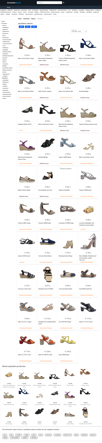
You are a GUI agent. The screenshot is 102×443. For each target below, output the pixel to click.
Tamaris (25, 437)
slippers (2, 14)
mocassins (30, 12)
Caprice (19, 435)
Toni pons (33, 437)
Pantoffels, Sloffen (44, 12)
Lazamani (57, 435)
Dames (5, 25)
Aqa (5, 435)
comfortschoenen (62, 10)
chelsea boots (53, 10)
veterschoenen (29, 14)
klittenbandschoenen (6, 12)
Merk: (21, 26)
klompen (14, 12)
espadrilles (81, 10)
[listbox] (79, 31)
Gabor (26, 435)
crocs (69, 10)
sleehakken (89, 12)
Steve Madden (14, 437)
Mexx (76, 435)
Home (8, 7)
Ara (11, 435)
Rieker (5, 437)
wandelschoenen (38, 14)
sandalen (76, 12)
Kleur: (34, 26)
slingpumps (96, 12)
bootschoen (35, 10)
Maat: (27, 26)
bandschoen (17, 10)
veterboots (21, 14)
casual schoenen (44, 10)
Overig (55, 14)
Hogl (40, 435)
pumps (63, 12)
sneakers (8, 14)
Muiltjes (36, 12)
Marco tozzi (67, 435)
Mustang (84, 435)
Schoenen (4, 23)
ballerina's (10, 10)
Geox (34, 435)
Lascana (48, 435)
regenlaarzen (69, 12)
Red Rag (93, 435)
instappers (98, 10)
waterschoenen (47, 14)
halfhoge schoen (89, 10)
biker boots (24, 10)
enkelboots (74, 10)
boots (30, 10)
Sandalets (82, 12)
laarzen (20, 12)
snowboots (14, 14)
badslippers (3, 10)
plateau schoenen (55, 12)
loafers (25, 12)
